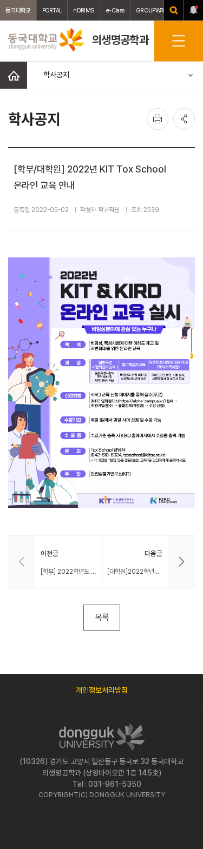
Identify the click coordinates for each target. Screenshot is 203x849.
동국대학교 (18, 10)
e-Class (115, 10)
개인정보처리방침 (102, 690)
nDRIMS (83, 10)
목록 (102, 617)
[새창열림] (173, 10)
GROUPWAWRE (155, 10)
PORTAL (52, 10)
